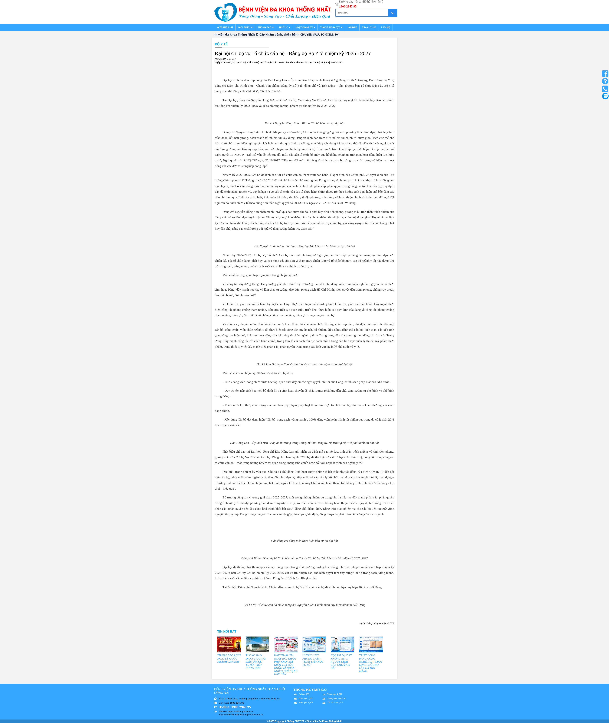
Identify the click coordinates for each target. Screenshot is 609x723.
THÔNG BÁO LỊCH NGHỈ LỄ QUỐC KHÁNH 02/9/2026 (229, 658)
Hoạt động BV (304, 27)
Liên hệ (385, 27)
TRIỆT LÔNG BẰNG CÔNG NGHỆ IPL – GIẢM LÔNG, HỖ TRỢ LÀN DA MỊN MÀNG (370, 663)
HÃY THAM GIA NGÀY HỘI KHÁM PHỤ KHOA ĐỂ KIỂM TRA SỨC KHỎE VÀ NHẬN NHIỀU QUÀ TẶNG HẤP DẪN (286, 665)
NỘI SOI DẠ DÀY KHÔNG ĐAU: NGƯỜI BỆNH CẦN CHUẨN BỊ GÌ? (341, 662)
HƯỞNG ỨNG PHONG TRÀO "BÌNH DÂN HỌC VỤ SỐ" (313, 660)
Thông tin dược (330, 27)
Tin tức (284, 27)
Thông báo (265, 27)
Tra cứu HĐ (369, 27)
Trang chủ (226, 27)
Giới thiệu (244, 27)
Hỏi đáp (352, 27)
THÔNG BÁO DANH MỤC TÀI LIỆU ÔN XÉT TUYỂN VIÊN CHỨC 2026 (256, 662)
